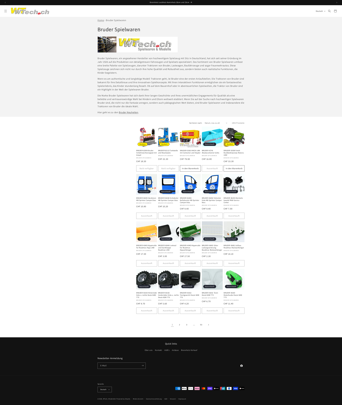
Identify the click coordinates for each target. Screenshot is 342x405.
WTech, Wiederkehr (109, 399)
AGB (165, 399)
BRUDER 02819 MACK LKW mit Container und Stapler (190, 152)
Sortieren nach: (195, 123)
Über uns (149, 350)
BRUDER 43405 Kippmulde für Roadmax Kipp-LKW (146, 246)
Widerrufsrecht (138, 399)
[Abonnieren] (142, 365)
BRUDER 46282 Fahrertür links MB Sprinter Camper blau (212, 200)
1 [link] (172, 324)
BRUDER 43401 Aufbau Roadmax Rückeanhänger (234, 246)
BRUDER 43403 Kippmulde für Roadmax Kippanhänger (190, 247)
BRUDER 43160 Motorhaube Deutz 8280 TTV (233, 295)
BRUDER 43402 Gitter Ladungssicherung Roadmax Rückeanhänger (212, 247)
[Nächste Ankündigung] (337, 2)
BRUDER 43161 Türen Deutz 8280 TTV (210, 294)
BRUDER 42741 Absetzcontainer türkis (210, 152)
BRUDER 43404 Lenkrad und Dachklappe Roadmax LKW (167, 247)
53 (201, 324)
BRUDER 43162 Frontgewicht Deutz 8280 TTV (189, 295)
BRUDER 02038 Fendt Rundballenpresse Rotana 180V (234, 153)
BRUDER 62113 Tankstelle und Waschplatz (168, 152)
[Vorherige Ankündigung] (5, 2)
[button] (6, 11)
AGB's (166, 350)
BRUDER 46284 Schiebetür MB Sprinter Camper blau (168, 199)
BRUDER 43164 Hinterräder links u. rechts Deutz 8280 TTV (146, 295)
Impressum (182, 399)
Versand (173, 399)
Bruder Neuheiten (128, 112)
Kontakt (158, 350)
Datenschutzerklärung (154, 399)
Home (101, 20)
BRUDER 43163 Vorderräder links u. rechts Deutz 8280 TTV (168, 295)
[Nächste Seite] (208, 325)
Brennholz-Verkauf (189, 350)
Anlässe (175, 350)
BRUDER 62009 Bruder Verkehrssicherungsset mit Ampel (146, 153)
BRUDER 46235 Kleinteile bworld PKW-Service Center (233, 200)
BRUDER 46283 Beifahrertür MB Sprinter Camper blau (189, 200)
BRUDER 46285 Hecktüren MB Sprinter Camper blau (146, 199)
